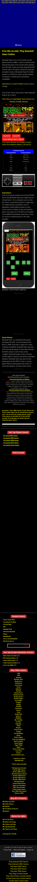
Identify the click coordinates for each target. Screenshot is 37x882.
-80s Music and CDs (8, 801)
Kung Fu (18, 716)
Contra (18, 687)
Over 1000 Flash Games (19, 791)
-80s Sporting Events (8, 826)
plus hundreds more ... (19, 755)
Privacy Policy (8, 850)
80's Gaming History (9, 658)
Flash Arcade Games (19, 789)
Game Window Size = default (13, 139)
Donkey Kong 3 (18, 697)
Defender (18, 689)
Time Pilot (18, 751)
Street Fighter (18, 743)
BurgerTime (18, 681)
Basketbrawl (7, 636)
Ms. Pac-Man (18, 720)
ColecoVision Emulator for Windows (19, 379)
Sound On (6, 136)
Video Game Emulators (10, 663)
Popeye (18, 731)
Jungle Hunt (18, 714)
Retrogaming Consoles (19, 768)
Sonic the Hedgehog (18, 739)
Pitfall (18, 725)
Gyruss (18, 710)
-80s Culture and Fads (9, 824)
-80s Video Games (7, 804)
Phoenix (18, 727)
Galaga (18, 704)
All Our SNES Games (19, 772)
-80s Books (5, 811)
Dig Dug (18, 691)
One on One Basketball (10, 638)
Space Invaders (18, 741)
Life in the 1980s (8, 665)
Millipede (18, 718)
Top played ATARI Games (11, 440)
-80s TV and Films (7, 819)
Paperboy (18, 724)
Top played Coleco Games (11, 445)
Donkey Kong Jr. (19, 695)
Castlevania (18, 683)
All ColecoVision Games (19, 774)
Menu (19, 45)
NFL (4, 627)
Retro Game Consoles (10, 655)
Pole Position (18, 729)
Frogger (18, 702)
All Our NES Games (19, 770)
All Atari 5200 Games (19, 777)
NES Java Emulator (19, 787)
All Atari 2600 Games (19, 775)
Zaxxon (18, 753)
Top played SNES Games (11, 438)
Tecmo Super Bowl (9, 619)
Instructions (6, 84)
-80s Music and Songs (9, 822)
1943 (18, 675)
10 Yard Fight (7, 624)
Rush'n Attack (18, 737)
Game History (18, 84)
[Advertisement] (18, 23)
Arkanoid (18, 677)
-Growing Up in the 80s (9, 834)
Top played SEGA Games (11, 443)
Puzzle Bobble (18, 733)
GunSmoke (18, 708)
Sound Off (16, 136)
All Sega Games (19, 781)
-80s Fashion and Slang (9, 829)
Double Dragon (18, 698)
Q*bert (18, 735)
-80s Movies (6, 806)
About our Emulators (19, 785)
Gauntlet (18, 706)
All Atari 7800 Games (19, 779)
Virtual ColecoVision (19, 783)
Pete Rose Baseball (9, 631)
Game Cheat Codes (9, 660)
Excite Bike (18, 700)
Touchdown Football (9, 622)
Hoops (5, 634)
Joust (18, 712)
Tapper (18, 747)
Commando (18, 685)
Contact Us (30, 850)
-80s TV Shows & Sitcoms (10, 808)
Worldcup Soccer (8, 641)
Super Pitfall (18, 745)
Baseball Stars (7, 629)
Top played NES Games (10, 435)
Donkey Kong (18, 693)
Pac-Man (18, 722)
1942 (18, 673)
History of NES (19, 793)
